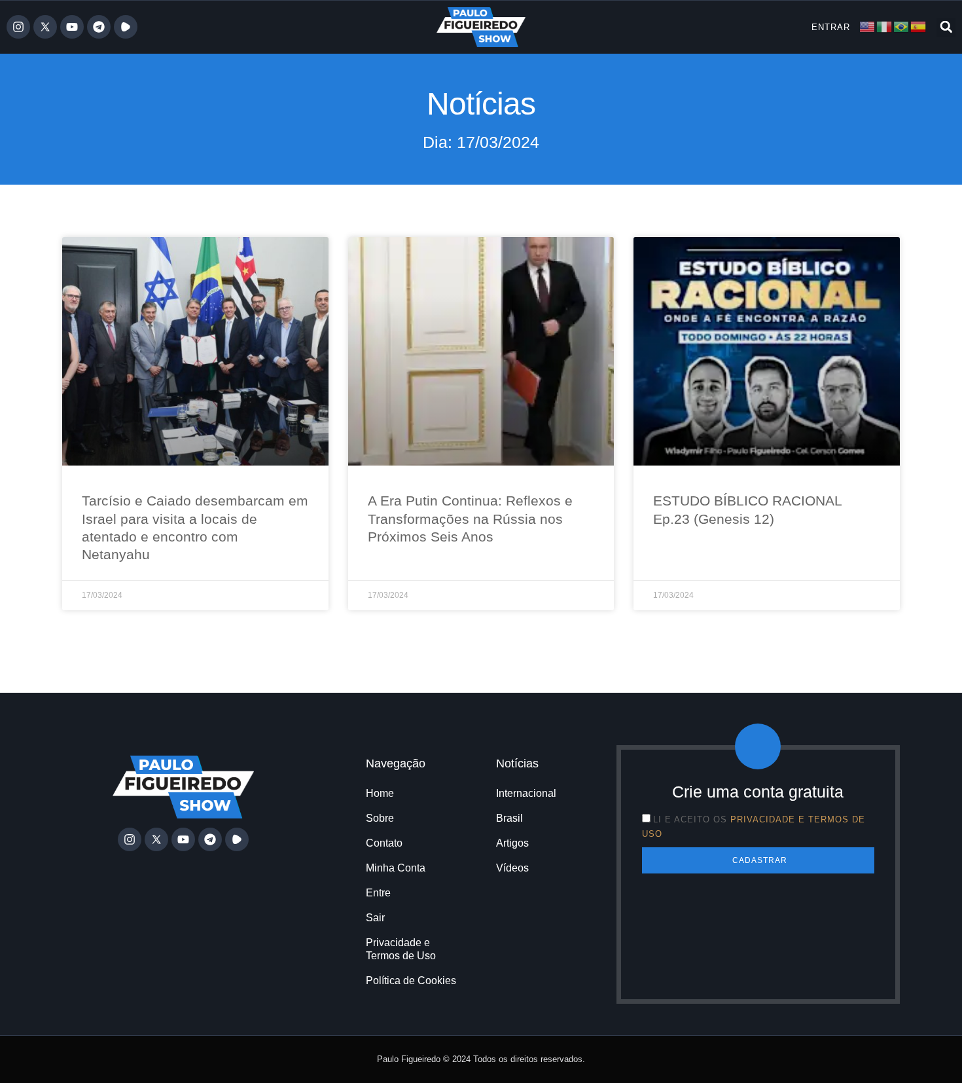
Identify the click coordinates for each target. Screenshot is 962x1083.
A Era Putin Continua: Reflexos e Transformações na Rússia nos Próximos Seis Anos (470, 518)
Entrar (830, 27)
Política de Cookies (411, 980)
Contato (384, 843)
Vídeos (512, 867)
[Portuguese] (901, 26)
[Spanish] (918, 26)
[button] (945, 27)
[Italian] (884, 26)
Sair (375, 917)
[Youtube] (72, 27)
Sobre (380, 818)
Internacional (526, 793)
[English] (867, 26)
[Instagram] (18, 27)
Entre (378, 892)
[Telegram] (99, 27)
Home (380, 793)
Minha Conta (395, 867)
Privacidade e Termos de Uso (401, 949)
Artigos (512, 843)
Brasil (509, 818)
